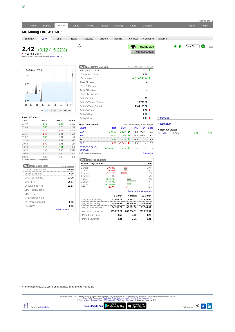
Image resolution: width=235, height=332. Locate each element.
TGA (82, 135)
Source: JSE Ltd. (56, 57)
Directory (147, 25)
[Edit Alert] (79, 45)
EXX (82, 132)
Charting (119, 25)
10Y (69, 110)
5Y (65, 110)
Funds (75, 25)
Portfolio (90, 25)
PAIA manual (109, 300)
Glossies (88, 39)
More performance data (140, 191)
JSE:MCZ (162, 133)
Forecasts (133, 39)
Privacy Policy (96, 300)
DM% (123, 128)
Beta (150, 128)
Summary (29, 39)
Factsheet (103, 39)
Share (83, 128)
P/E (136, 128)
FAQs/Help (120, 300)
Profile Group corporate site (141, 298)
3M (53, 110)
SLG (82, 143)
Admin (192, 25)
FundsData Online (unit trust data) (116, 298)
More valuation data (64, 209)
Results (118, 39)
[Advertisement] (117, 255)
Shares (61, 25)
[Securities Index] (211, 46)
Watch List (165, 124)
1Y (57, 110)
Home (32, 25)
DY (144, 128)
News (74, 39)
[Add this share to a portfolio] (143, 52)
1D (46, 110)
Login (204, 25)
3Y (61, 110)
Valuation (162, 39)
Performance (147, 39)
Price (113, 128)
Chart (59, 39)
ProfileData (44, 307)
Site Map (129, 300)
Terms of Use (84, 300)
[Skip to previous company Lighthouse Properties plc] (175, 46)
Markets (47, 25)
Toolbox (104, 25)
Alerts (133, 25)
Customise (148, 153)
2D (49, 110)
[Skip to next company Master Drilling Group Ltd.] (180, 46)
